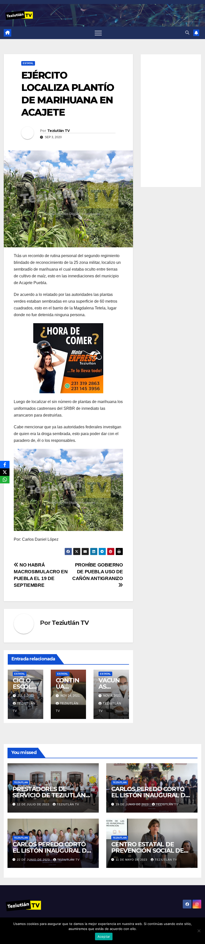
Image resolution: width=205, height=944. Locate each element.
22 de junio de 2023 (34, 859)
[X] (5, 472)
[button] (187, 33)
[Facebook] (5, 464)
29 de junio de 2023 (133, 804)
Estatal (28, 63)
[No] (198, 930)
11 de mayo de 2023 (132, 859)
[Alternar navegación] (98, 33)
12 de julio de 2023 (33, 804)
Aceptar (104, 936)
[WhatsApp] (5, 479)
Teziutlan (21, 782)
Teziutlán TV (58, 130)
